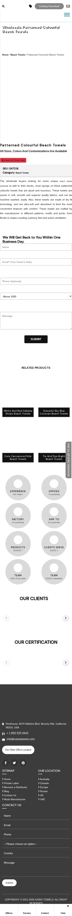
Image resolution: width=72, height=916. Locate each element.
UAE (42, 799)
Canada (44, 783)
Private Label (11, 783)
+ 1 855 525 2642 (17, 733)
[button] (65, 618)
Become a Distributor (15, 787)
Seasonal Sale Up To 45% (68, 460)
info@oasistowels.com (21, 739)
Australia (44, 779)
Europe (43, 787)
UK (41, 795)
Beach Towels (17, 54)
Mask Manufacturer (14, 799)
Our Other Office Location (18, 749)
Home (5, 54)
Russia (43, 791)
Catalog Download (49, 6)
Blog (6, 791)
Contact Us (9, 795)
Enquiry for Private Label (14, 160)
